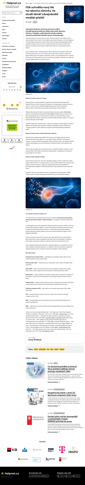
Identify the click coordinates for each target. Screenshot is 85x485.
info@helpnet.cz (44, 476)
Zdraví (4, 23)
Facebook (4, 141)
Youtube (12, 141)
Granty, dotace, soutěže (9, 49)
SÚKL (52, 321)
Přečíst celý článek (53, 382)
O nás (3, 74)
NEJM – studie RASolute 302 (62, 327)
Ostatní (4, 38)
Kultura (4, 32)
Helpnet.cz (14, 3)
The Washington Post (48, 331)
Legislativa (5, 26)
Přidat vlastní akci (13, 108)
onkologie (62, 349)
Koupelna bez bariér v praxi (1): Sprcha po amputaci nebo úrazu (62, 393)
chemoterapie (42, 349)
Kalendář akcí (12, 83)
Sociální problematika (8, 20)
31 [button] (4, 105)
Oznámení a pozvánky (8, 46)
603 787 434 (34, 476)
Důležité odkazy (6, 67)
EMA (63, 323)
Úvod (27, 3)
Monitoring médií (7, 52)
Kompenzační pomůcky (9, 61)
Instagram (19, 141)
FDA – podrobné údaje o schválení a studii (53, 318)
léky (48, 349)
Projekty (4, 70)
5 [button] (17, 105)
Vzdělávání (5, 64)
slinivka (36, 349)
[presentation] (36, 370)
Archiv (4, 77)
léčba (52, 349)
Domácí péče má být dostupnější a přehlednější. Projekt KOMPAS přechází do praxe (62, 419)
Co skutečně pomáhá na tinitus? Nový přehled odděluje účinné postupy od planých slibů (62, 369)
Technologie (5, 35)
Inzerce (4, 58)
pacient (56, 349)
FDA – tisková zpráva (61, 314)
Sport (3, 29)
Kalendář (4, 55)
